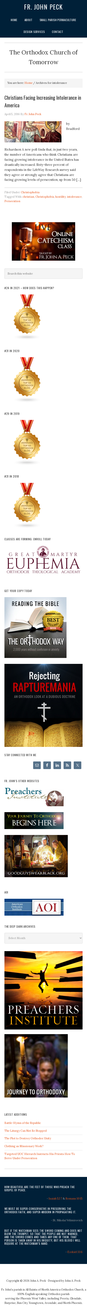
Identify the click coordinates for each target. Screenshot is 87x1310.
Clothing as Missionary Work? (24, 1146)
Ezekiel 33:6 (75, 1252)
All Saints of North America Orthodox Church (54, 1289)
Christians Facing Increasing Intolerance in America (42, 101)
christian (28, 197)
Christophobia (30, 192)
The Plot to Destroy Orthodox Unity (27, 1138)
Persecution (12, 201)
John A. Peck (73, 1281)
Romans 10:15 (74, 1198)
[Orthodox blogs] (27, 339)
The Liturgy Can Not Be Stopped (25, 1131)
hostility (60, 197)
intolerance (74, 197)
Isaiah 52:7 (55, 1198)
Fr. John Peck (43, 6)
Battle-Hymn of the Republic (22, 1123)
